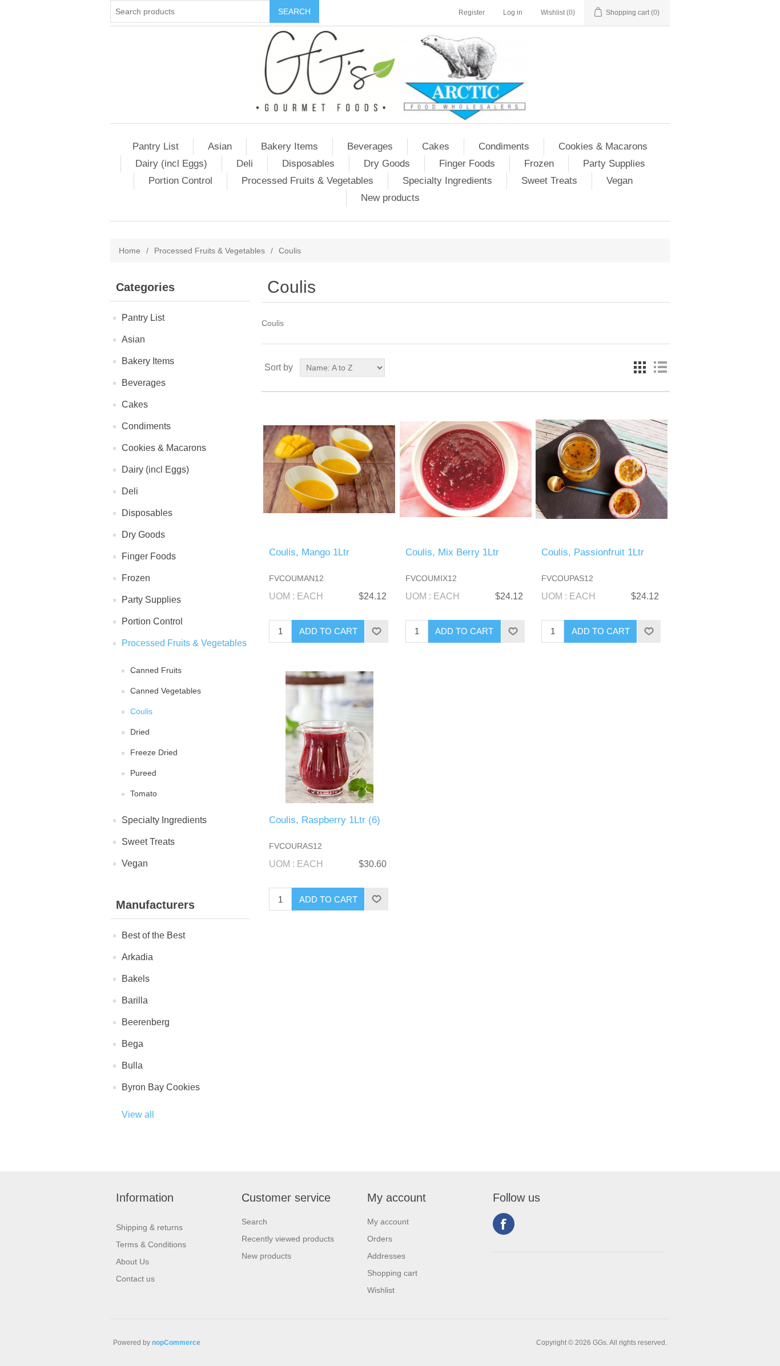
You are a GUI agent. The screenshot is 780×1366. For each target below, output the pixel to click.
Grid (639, 367)
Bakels (136, 979)
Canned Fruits (156, 670)
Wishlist (381, 1290)
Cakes (435, 146)
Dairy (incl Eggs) (171, 163)
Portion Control (180, 180)
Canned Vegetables (165, 690)
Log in (512, 13)
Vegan (619, 180)
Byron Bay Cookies (161, 1087)
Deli (244, 163)
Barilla (135, 1000)
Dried (140, 731)
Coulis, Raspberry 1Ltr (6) (324, 820)
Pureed (143, 772)
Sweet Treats (549, 180)
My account (388, 1221)
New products (390, 197)
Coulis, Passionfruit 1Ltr (592, 552)
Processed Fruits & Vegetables (307, 180)
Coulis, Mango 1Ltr (309, 552)
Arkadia (137, 957)
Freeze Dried (154, 752)
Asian (220, 146)
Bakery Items (289, 146)
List (660, 367)
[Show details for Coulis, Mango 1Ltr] (329, 469)
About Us (132, 1261)
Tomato (143, 793)
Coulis (141, 711)
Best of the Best (153, 935)
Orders (379, 1238)
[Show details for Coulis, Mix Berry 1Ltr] (466, 469)
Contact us (135, 1278)
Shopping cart (392, 1273)
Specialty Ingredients (447, 180)
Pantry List (155, 146)
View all (138, 1114)
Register (472, 13)
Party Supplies (614, 163)
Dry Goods (387, 163)
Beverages (370, 146)
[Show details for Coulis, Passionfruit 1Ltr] (602, 469)
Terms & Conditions (151, 1244)
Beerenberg (146, 1022)
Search (254, 1221)
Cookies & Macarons (603, 146)
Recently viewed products (288, 1238)
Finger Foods (467, 163)
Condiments (504, 146)
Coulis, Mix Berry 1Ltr (452, 552)
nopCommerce (176, 1343)
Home (129, 250)
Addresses (386, 1255)
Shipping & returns (149, 1227)
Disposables (308, 163)
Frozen (539, 163)
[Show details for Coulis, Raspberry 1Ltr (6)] (329, 737)
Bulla (132, 1065)
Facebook (503, 1224)
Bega (132, 1044)
